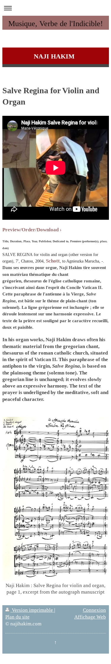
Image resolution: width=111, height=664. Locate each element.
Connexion (94, 610)
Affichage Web (90, 617)
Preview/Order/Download (30, 230)
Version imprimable (32, 610)
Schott (53, 261)
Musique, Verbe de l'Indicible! (55, 23)
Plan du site (17, 617)
